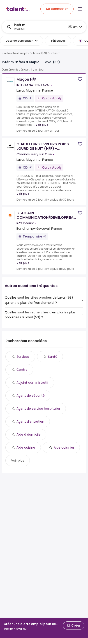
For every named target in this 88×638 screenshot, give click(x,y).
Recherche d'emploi (15, 53)
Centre (22, 369)
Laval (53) (40, 53)
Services (23, 356)
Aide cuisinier (64, 447)
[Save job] (80, 79)
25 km (73, 27)
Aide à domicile (28, 434)
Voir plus (41, 125)
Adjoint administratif (32, 382)
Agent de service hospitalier (38, 408)
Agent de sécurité (30, 395)
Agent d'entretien (30, 421)
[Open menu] (80, 9)
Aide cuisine (25, 447)
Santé (52, 356)
